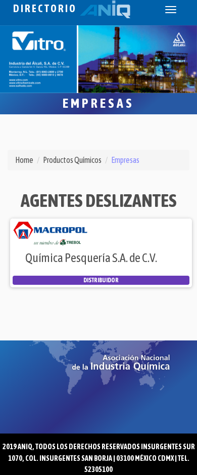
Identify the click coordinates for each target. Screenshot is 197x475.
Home (24, 159)
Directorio (46, 8)
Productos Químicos (72, 159)
